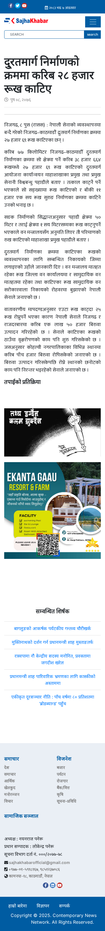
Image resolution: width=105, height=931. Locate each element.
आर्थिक (9, 780)
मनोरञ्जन (11, 794)
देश (6, 767)
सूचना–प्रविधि (66, 801)
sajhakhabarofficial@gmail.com (39, 862)
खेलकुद (9, 787)
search (92, 34)
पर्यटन (61, 774)
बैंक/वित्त (63, 787)
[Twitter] (17, 5)
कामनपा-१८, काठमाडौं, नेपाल (31, 876)
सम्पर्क (64, 906)
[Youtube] (24, 5)
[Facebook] (11, 5)
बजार (61, 767)
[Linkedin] (52, 885)
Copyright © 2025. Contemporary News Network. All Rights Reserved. (54, 918)
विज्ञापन (43, 906)
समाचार (10, 774)
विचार (8, 801)
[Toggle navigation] (93, 21)
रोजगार (62, 780)
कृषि (60, 794)
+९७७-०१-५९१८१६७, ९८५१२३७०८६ (34, 869)
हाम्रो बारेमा (17, 906)
